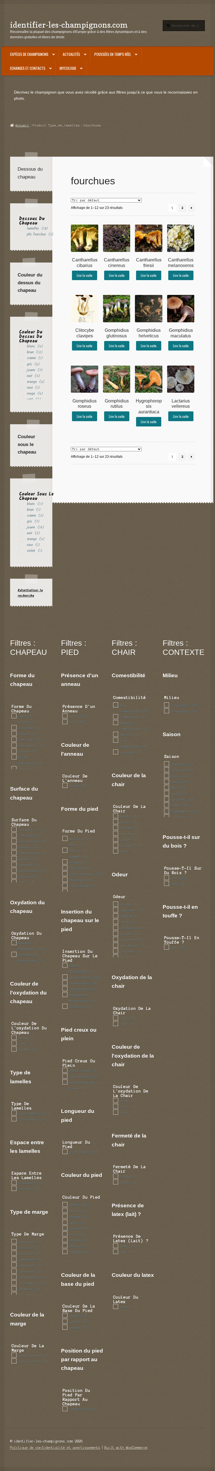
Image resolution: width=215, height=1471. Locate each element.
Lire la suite (84, 275)
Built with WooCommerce (126, 1447)
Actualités (71, 54)
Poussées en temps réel (112, 54)
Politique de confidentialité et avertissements (55, 1447)
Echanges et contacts (27, 68)
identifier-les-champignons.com (69, 24)
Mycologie (68, 68)
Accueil (22, 125)
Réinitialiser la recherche (30, 593)
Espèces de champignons (29, 54)
